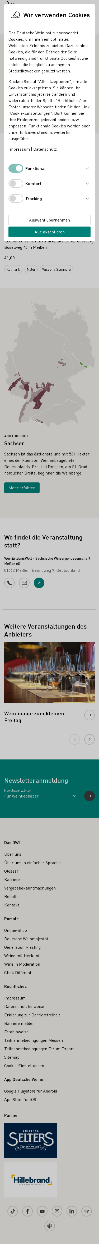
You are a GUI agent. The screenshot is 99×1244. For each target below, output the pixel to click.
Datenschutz (45, 149)
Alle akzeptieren (50, 231)
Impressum (19, 149)
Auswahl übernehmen (49, 220)
